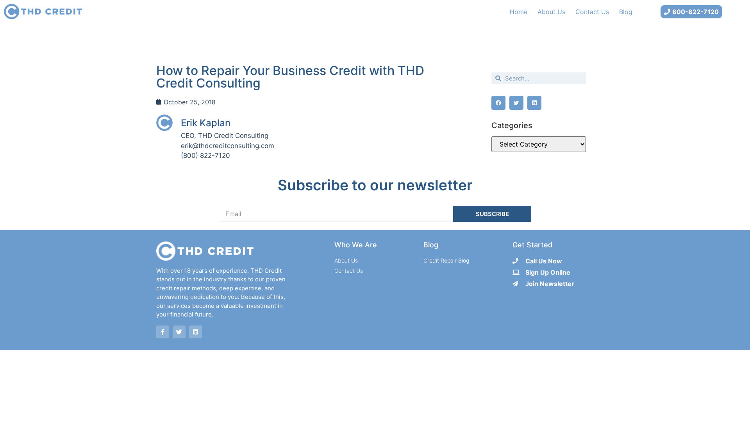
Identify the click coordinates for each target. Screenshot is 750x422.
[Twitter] (179, 331)
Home (518, 12)
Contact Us (592, 12)
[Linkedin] (195, 331)
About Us (551, 12)
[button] (498, 103)
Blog (625, 12)
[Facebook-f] (162, 331)
